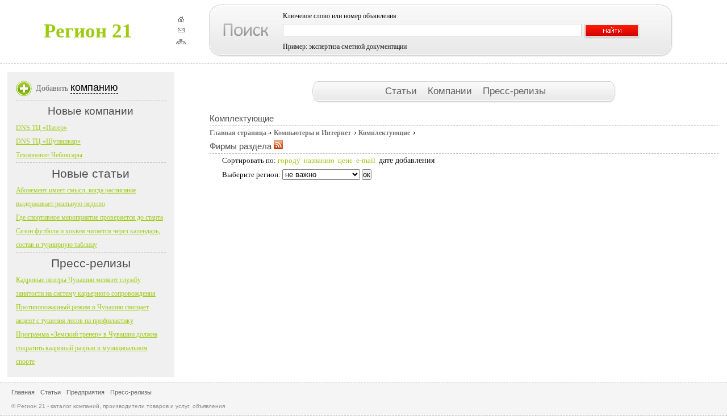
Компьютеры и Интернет (312, 133)
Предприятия (85, 392)
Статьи (402, 90)
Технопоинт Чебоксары (49, 155)
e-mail (365, 160)
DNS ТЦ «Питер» (41, 128)
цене (345, 160)
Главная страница (238, 133)
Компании (451, 90)
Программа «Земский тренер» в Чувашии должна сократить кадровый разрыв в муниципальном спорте (86, 347)
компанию (94, 87)
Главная (23, 392)
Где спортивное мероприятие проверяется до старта (89, 217)
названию (319, 160)
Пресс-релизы (514, 90)
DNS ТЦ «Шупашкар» (48, 141)
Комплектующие (384, 133)
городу (289, 160)
